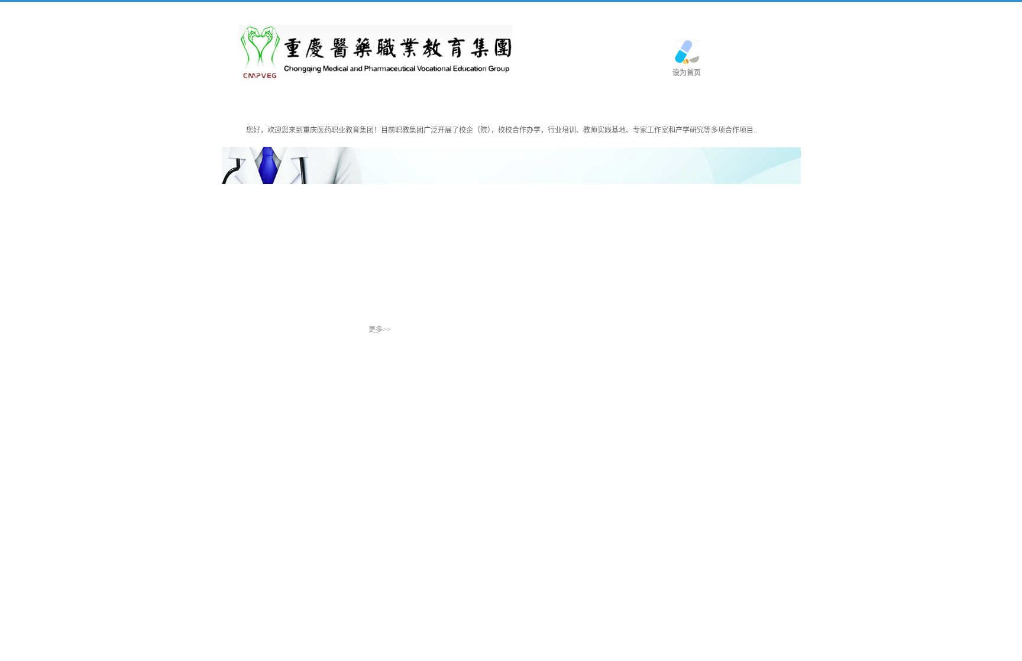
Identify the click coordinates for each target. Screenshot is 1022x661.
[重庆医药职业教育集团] (376, 52)
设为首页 (686, 73)
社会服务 (581, 103)
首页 (250, 103)
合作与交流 (444, 103)
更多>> (379, 329)
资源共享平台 (656, 103)
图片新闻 (255, 326)
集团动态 (308, 103)
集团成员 (374, 103)
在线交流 (730, 103)
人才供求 (515, 103)
